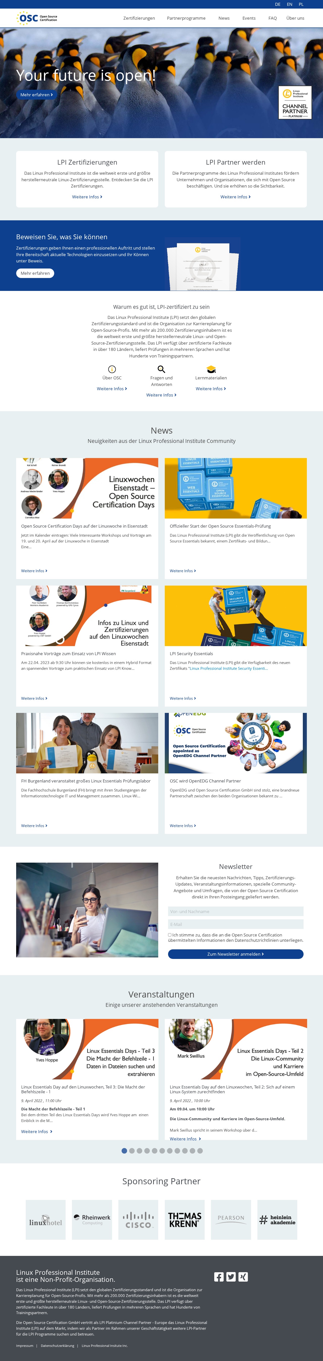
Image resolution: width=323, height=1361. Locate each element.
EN (289, 4)
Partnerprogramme (186, 18)
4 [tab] (146, 1151)
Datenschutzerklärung (57, 1345)
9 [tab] (184, 1151)
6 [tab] (161, 1151)
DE (277, 4)
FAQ (272, 18)
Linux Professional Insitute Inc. (105, 1345)
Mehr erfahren (34, 95)
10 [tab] (191, 1151)
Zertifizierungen (139, 18)
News (224, 18)
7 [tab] (169, 1151)
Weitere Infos (85, 197)
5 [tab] (153, 1151)
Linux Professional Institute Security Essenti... (229, 668)
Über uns (295, 18)
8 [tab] (176, 1151)
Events (249, 18)
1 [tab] (123, 1151)
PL (301, 4)
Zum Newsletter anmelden (233, 954)
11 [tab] (199, 1151)
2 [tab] (131, 1151)
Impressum (24, 1345)
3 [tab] (138, 1151)
